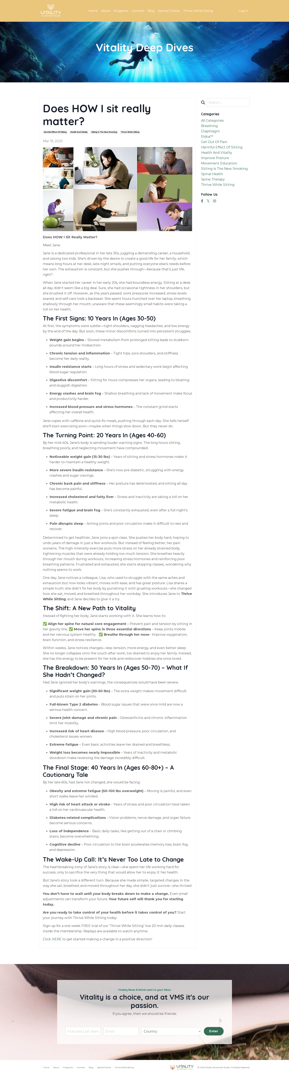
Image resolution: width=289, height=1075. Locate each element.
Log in (243, 11)
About (105, 11)
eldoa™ (207, 137)
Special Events (169, 11)
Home (93, 11)
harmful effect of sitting (55, 132)
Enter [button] (213, 1031)
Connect (138, 11)
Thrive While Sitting (198, 11)
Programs (121, 11)
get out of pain (214, 142)
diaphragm (210, 131)
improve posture (215, 158)
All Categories (212, 120)
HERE (57, 939)
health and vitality (78, 132)
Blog (151, 11)
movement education (219, 163)
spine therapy (213, 179)
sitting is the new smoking (104, 132)
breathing (209, 126)
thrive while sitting (130, 132)
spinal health (212, 174)
